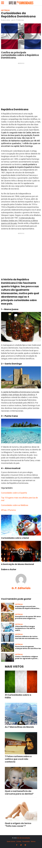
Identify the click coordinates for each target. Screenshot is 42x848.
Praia (4, 510)
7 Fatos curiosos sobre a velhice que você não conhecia (18, 759)
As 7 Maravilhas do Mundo (19, 726)
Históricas (5, 10)
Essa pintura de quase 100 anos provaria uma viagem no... (28, 617)
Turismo (12, 510)
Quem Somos (11, 841)
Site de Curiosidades (23, 838)
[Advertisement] (21, 86)
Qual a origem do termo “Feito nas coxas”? (18, 824)
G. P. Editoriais (19, 20)
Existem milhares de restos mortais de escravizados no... (27, 637)
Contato (18, 841)
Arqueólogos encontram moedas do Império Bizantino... (27, 607)
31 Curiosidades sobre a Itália (18, 696)
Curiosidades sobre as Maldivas (14, 505)
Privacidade (26, 841)
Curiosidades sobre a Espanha (14, 493)
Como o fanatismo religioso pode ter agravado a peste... (27, 657)
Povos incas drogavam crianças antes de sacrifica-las (28, 647)
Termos (33, 841)
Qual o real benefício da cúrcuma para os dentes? (19, 792)
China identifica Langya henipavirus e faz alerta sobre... (25, 628)
